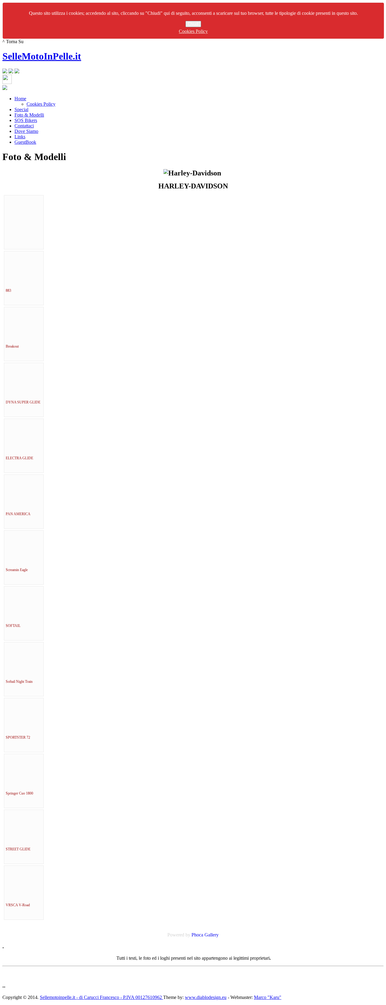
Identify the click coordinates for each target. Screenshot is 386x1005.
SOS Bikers (25, 120)
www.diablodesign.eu (205, 997)
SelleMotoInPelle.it (41, 56)
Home (20, 98)
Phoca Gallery (205, 934)
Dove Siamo (26, 131)
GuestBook (25, 142)
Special (21, 109)
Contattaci (24, 125)
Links (19, 136)
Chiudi (193, 24)
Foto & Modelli (29, 114)
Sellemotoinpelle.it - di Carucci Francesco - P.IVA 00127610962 (101, 997)
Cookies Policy (193, 31)
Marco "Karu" (267, 997)
